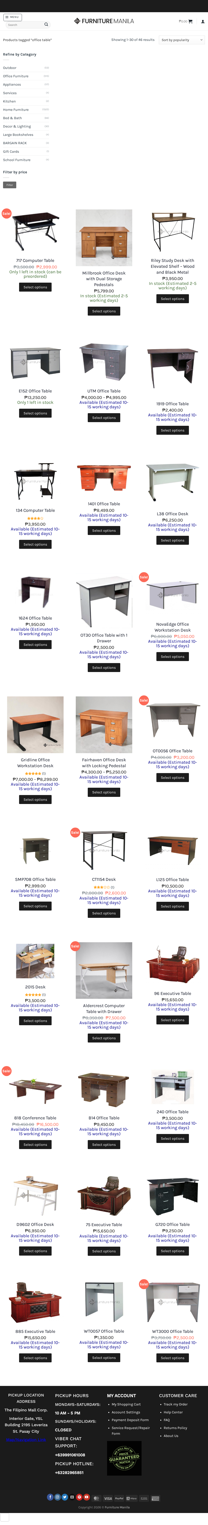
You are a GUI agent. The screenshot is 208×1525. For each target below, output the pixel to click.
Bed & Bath (12, 118)
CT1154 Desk (104, 879)
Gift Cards (11, 151)
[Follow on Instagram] (57, 1497)
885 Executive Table (35, 1331)
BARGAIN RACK (15, 143)
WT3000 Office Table (172, 1331)
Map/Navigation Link (26, 1439)
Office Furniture (15, 76)
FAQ (167, 1420)
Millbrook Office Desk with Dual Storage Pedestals (104, 278)
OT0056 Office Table (172, 751)
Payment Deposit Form (130, 1420)
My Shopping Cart (126, 1404)
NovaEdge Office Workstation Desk (173, 627)
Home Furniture (16, 110)
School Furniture (16, 160)
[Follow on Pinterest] (79, 1497)
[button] (12, 17)
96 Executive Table (172, 993)
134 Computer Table (35, 510)
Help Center (173, 1412)
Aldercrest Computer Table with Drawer (104, 1008)
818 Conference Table (35, 1118)
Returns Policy (175, 1428)
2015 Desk (35, 987)
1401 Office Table (104, 504)
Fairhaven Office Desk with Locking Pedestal (104, 762)
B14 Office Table (104, 1118)
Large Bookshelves (18, 135)
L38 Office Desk (172, 513)
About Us (171, 1436)
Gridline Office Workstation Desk (35, 762)
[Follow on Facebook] (50, 1497)
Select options (35, 287)
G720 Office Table (172, 1224)
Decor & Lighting (17, 126)
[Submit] (46, 25)
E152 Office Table (35, 391)
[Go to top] (4, 1517)
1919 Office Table (172, 403)
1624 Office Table (35, 618)
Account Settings (126, 1412)
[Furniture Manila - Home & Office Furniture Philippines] (104, 21)
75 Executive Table (104, 1224)
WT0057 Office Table (104, 1331)
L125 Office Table (172, 879)
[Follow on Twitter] (65, 1497)
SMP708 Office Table (35, 879)
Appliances (12, 84)
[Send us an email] (72, 1497)
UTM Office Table (103, 391)
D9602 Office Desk (35, 1224)
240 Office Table (172, 1111)
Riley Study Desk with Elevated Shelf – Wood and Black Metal (173, 266)
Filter (9, 184)
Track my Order (175, 1404)
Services (10, 93)
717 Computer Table (35, 260)
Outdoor (9, 68)
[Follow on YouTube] (86, 1497)
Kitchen (9, 101)
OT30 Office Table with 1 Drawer (103, 638)
